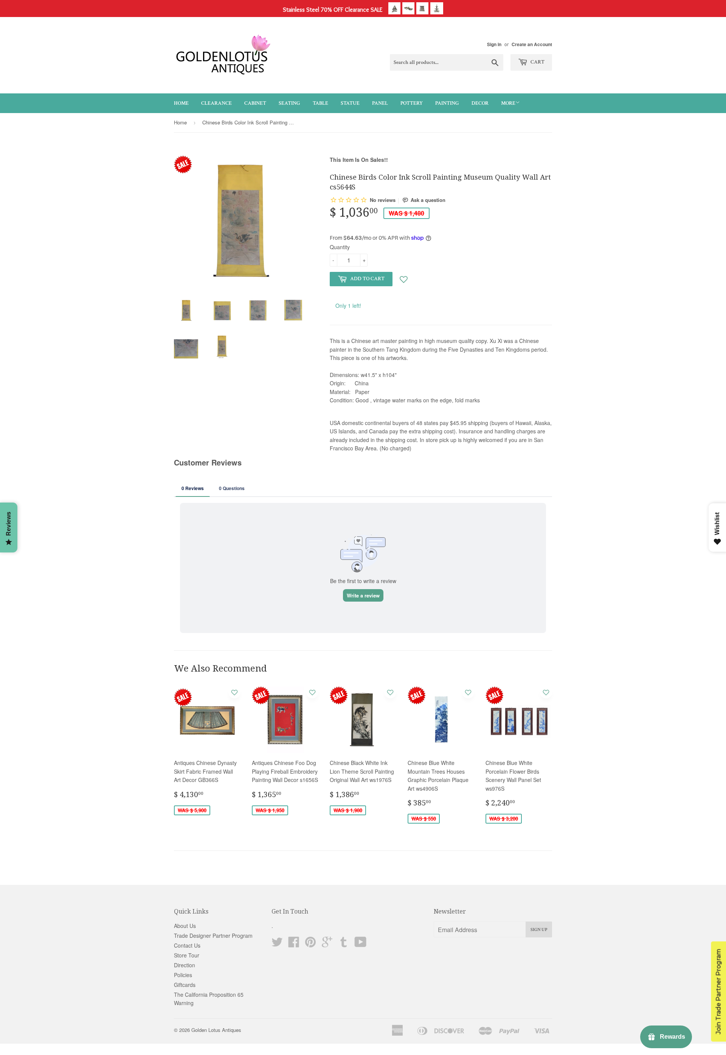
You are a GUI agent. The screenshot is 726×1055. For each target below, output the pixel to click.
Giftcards (184, 984)
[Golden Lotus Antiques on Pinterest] (310, 944)
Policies (183, 975)
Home (181, 103)
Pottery (411, 103)
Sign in (494, 44)
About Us (185, 925)
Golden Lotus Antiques (216, 1029)
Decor (480, 103)
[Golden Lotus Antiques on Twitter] (277, 944)
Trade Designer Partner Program (213, 935)
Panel (380, 103)
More (508, 103)
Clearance (216, 103)
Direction (184, 965)
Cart (536, 62)
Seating (289, 103)
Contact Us (187, 945)
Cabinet (255, 103)
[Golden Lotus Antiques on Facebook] (293, 944)
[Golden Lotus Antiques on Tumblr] (343, 944)
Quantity (340, 247)
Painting (447, 103)
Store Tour (186, 955)
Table (320, 103)
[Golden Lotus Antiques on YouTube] (360, 944)
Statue (350, 103)
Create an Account (532, 44)
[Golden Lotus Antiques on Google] (327, 944)
